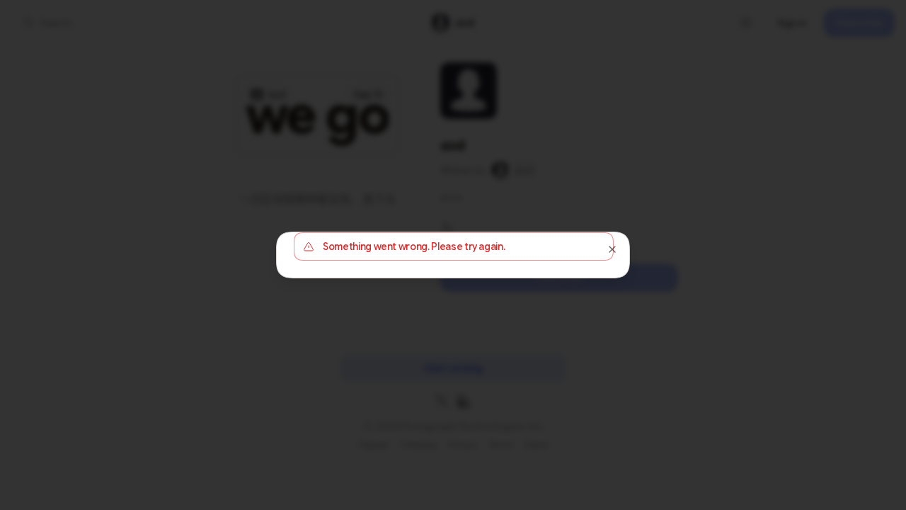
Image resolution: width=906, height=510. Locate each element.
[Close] (612, 249)
